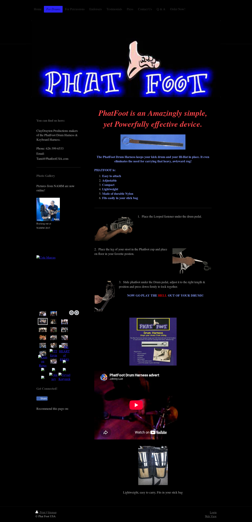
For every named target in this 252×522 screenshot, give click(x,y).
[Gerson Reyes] (42, 361)
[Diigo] (52, 423)
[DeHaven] (64, 329)
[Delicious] (46, 415)
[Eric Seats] (43, 337)
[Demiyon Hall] (53, 321)
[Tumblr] (46, 423)
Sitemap (52, 512)
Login (213, 512)
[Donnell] (53, 345)
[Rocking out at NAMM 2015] (48, 209)
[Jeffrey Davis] (53, 313)
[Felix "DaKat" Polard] (53, 337)
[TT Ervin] (53, 353)
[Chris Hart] (64, 353)
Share (43, 398)
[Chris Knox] (43, 313)
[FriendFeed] (58, 423)
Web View (211, 516)
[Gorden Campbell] (43, 353)
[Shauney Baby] (53, 329)
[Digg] (52, 415)
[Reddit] (58, 415)
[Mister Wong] (70, 415)
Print (42, 512)
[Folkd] (64, 415)
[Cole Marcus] (58, 282)
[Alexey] (53, 377)
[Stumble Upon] (76, 415)
